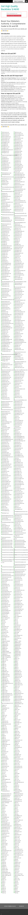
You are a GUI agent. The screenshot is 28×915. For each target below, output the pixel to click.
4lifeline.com (5, 254)
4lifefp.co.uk (17, 136)
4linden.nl (17, 788)
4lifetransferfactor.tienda (20, 547)
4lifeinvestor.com (6, 228)
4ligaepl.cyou (5, 648)
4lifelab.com (17, 240)
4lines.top (17, 847)
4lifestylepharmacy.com (7, 490)
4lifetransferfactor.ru (19, 546)
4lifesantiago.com (19, 439)
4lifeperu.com (5, 330)
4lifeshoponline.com (6, 453)
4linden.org (4, 789)
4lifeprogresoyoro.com (20, 372)
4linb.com (17, 776)
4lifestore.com (5, 477)
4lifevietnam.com (18, 594)
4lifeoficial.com (18, 317)
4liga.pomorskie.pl (6, 641)
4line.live (16, 809)
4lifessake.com (18, 471)
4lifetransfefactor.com (7, 530)
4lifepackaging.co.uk (19, 324)
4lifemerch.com (5, 284)
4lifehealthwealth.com (19, 176)
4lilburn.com (17, 732)
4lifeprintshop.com (19, 363)
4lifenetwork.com (18, 306)
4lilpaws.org (4, 741)
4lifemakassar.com (19, 267)
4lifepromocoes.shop (19, 375)
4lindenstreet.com (19, 795)
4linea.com (4, 815)
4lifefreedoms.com (19, 138)
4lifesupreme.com (19, 496)
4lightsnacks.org (18, 697)
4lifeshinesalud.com (6, 448)
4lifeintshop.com (18, 225)
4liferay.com (4, 390)
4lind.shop (4, 785)
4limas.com (17, 751)
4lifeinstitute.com (6, 210)
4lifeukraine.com (5, 584)
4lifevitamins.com (19, 597)
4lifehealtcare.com (19, 167)
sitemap (7, 911)
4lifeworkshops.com (19, 609)
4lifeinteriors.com (6, 218)
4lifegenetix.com (5, 146)
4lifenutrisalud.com (19, 314)
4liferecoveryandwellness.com (20, 400)
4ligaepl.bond (17, 645)
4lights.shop (4, 690)
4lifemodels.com (18, 292)
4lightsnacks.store (6, 699)
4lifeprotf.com (18, 381)
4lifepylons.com (5, 384)
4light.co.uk (4, 658)
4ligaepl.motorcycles (6, 652)
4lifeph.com (4, 333)
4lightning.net (18, 681)
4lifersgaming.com (19, 421)
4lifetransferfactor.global (20, 541)
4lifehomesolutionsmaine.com (7, 191)
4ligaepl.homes (18, 648)
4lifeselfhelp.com (6, 446)
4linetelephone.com (19, 855)
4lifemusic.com (18, 297)
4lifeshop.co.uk (5, 449)
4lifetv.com (4, 581)
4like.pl (3, 718)
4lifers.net (17, 419)
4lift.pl (3, 623)
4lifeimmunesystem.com (7, 202)
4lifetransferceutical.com (20, 533)
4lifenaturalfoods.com (20, 303)
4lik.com (16, 715)
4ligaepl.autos (5, 644)
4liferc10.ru (4, 391)
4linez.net (17, 856)
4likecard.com (5, 721)
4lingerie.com (18, 862)
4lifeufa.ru (4, 583)
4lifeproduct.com (6, 367)
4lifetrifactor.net (18, 578)
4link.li (16, 885)
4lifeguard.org (18, 161)
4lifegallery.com (18, 142)
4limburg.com (18, 756)
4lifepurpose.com (18, 383)
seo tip (8, 909)
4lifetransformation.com (20, 574)
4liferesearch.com (19, 403)
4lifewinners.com (18, 606)
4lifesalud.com (18, 435)
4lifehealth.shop (18, 168)
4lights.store (17, 690)
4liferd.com (4, 396)
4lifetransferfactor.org (7, 546)
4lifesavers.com (5, 443)
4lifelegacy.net (5, 251)
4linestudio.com (18, 853)
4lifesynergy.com (6, 500)
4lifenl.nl (4, 310)
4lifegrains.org (18, 152)
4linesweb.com (5, 855)
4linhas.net (17, 868)
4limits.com (4, 763)
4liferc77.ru (17, 394)
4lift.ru (3, 625)
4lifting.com (17, 628)
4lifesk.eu (17, 458)
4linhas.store (5, 871)
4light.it (3, 663)
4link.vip (16, 892)
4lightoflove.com (18, 683)
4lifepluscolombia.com (7, 349)
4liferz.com (4, 430)
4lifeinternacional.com (19, 218)
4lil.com (16, 729)
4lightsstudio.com (6, 700)
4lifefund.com (18, 139)
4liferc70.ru (4, 394)
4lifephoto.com (5, 338)
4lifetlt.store (17, 524)
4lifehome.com (5, 183)
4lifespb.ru (4, 469)
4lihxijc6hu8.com (5, 708)
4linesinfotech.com (19, 850)
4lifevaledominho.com (7, 591)
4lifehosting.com (18, 192)
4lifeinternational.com (19, 220)
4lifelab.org (4, 242)
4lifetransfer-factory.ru (7, 531)
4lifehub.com (5, 194)
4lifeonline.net (18, 319)
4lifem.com (4, 266)
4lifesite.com (5, 458)
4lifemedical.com (18, 279)
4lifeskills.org (17, 459)
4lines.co (4, 839)
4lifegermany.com (19, 146)
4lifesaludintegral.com (19, 436)
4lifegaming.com (18, 144)
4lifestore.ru (4, 478)
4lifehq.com (4, 193)
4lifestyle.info (5, 487)
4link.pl (16, 888)
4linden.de (17, 786)
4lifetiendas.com (18, 517)
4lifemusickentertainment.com (7, 299)
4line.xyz (16, 814)
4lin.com (4, 772)
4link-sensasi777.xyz (19, 875)
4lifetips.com (18, 522)
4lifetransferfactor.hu (19, 543)
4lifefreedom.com (6, 138)
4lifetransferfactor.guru (7, 543)
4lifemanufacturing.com (20, 270)
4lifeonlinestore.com (6, 320)
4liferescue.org (5, 403)
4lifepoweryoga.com (19, 359)
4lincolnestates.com (6, 782)
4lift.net (16, 622)
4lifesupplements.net (6, 494)
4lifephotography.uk (19, 339)
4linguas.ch (17, 865)
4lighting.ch (4, 677)
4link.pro (4, 889)
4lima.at (16, 748)
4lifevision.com (18, 596)
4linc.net (4, 780)
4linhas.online (5, 869)
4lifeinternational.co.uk (7, 220)
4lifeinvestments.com (7, 227)
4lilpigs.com (17, 741)
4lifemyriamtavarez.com (20, 300)
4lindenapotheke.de (19, 793)
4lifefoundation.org (6, 136)
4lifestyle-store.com (6, 486)
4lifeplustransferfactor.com (20, 352)
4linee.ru (16, 823)
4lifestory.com (18, 480)
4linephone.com (18, 831)
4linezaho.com (18, 857)
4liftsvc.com (5, 635)
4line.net (4, 811)
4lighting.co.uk (18, 677)
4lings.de (4, 863)
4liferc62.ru (4, 393)
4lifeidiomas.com (6, 199)
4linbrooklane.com (6, 779)
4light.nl (16, 664)
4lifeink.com (4, 208)
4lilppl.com (4, 743)
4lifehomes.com (18, 187)
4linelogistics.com (6, 827)
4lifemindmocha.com (6, 290)
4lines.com (4, 840)
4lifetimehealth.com (6, 519)
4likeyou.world (18, 727)
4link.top (4, 892)
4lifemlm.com (5, 292)
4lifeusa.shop (5, 590)
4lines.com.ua (18, 840)
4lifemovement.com (19, 294)
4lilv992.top (17, 745)
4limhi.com (4, 760)
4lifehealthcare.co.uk (6, 173)
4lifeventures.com (6, 593)
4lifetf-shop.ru (5, 504)
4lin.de (16, 772)
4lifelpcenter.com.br (19, 264)
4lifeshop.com (18, 449)
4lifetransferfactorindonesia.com (8, 557)
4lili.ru (3, 734)
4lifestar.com (5, 474)
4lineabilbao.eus (5, 817)
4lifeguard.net (5, 161)
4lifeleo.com (5, 253)
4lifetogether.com (6, 525)
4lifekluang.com (18, 235)
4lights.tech (4, 692)
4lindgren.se (4, 798)
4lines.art (4, 837)
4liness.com (4, 853)
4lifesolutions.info (19, 465)
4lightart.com (18, 670)
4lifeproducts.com (6, 371)
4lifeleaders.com (18, 248)
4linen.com (17, 830)
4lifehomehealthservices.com (7, 187)
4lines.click (17, 837)
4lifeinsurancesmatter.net (7, 214)
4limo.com (17, 763)
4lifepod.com (18, 353)
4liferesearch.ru (5, 405)
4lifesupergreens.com (19, 493)
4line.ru (16, 812)
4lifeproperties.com (19, 377)
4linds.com (17, 798)
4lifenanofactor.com (6, 303)
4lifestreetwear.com (19, 483)
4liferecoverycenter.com (7, 401)
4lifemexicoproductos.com (19, 287)
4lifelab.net (17, 241)
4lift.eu (16, 620)
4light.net (4, 664)
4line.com (17, 804)
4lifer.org (17, 387)
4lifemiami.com (5, 288)
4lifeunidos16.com (19, 584)
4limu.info (17, 769)
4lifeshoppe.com (18, 453)
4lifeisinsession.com (6, 229)
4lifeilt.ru (4, 200)
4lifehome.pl (4, 184)
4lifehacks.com (5, 164)
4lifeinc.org (17, 203)
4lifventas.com (18, 638)
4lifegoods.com (5, 151)
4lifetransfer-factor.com (20, 530)
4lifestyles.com (5, 491)
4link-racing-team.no (6, 875)
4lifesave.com (5, 442)
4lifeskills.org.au (5, 461)
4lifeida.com (17, 197)
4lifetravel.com (18, 577)
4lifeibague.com (18, 196)
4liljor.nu (4, 737)
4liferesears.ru (18, 408)
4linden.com (4, 786)
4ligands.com (18, 655)
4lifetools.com (18, 525)
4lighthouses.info (6, 676)
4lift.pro (16, 623)
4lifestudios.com (6, 484)
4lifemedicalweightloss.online (20, 281)
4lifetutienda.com (18, 580)
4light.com (17, 658)
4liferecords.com (18, 397)
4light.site (4, 668)
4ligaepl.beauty (18, 644)
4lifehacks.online (18, 164)
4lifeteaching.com (19, 501)
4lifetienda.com (18, 515)
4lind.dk (16, 783)
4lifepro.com (5, 366)
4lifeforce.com (18, 132)
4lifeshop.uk (17, 452)
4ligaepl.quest (18, 654)
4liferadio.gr (4, 389)
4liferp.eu (17, 416)
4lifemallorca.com (6, 270)
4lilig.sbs (4, 735)
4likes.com (4, 727)
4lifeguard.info (18, 160)
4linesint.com (5, 852)
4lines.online (4, 844)
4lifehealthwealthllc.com (20, 177)
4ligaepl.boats (5, 645)
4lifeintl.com (17, 224)
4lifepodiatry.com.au (6, 356)
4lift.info (4, 622)
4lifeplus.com (5, 348)
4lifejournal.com (5, 232)
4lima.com (17, 750)
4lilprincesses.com (6, 744)
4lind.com (4, 783)
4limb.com (4, 753)
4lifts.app (17, 632)
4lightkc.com (17, 680)
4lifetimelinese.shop (19, 521)
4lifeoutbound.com (6, 322)
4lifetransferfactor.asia (7, 540)
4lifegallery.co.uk (5, 142)
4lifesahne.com (18, 433)
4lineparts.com (5, 831)
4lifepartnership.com (19, 329)
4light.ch (16, 657)
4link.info (17, 884)
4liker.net (4, 725)
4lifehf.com (4, 180)
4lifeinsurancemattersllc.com (20, 213)
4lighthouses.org (18, 676)
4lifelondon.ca (5, 261)
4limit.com (4, 761)
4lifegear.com (5, 145)
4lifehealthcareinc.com (20, 174)
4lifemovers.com (18, 295)
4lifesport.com (18, 469)
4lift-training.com (6, 617)
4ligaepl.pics (4, 654)
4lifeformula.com (6, 133)
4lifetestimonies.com (19, 503)
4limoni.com (4, 764)
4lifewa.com (4, 598)
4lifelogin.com (18, 260)
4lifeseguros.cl (18, 445)
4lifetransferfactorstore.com (7, 572)
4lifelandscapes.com (19, 245)
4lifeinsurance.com (19, 210)
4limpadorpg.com (18, 767)
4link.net (16, 887)
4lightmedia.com (5, 681)
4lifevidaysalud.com (6, 594)
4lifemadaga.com (6, 267)
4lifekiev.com (5, 234)
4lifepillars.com (5, 345)
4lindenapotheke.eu (6, 795)
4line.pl (3, 812)
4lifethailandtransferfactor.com (20, 511)
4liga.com (4, 639)
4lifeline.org (4, 256)
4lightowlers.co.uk (19, 684)
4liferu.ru (4, 424)
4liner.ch (16, 833)
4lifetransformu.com (6, 577)
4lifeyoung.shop (5, 612)
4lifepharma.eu (18, 335)
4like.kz (16, 716)
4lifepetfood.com (18, 330)
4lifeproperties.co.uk (6, 377)
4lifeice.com (4, 197)
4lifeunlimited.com (19, 585)
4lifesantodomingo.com (20, 440)
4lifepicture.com (18, 343)
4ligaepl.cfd (4, 647)
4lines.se (4, 847)
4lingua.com (17, 863)
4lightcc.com (5, 673)
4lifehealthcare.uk (6, 174)
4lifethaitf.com (5, 513)
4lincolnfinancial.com (19, 782)
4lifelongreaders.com (19, 263)
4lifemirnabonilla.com (19, 291)
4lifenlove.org (5, 311)
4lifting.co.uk (5, 628)
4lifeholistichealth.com (20, 181)
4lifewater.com (5, 600)
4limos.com (17, 764)
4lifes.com (4, 432)
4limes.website (5, 759)
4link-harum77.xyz (19, 874)
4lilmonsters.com (18, 740)
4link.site (4, 891)
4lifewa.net (17, 598)
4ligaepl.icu (4, 649)
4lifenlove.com (18, 310)
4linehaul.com (18, 824)
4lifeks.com (17, 238)
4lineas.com (4, 821)
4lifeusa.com (5, 588)
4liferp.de (4, 416)
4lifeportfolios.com (19, 357)
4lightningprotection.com (7, 683)
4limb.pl (3, 754)
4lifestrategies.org (19, 481)
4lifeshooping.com (19, 448)
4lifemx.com (17, 298)
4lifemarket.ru (18, 272)
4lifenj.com (17, 308)
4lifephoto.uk (18, 338)
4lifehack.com (18, 162)
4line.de (3, 807)
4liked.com (17, 721)
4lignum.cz (4, 705)
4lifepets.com (5, 332)
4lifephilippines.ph (6, 336)
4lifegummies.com (6, 162)
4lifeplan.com (18, 345)
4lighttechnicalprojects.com (7, 703)
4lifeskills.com (5, 459)
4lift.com (17, 617)
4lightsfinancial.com (19, 693)
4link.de (16, 881)
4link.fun (16, 882)
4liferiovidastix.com (6, 413)
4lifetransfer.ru (5, 533)
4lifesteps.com (18, 474)
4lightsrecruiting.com (19, 699)
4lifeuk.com (17, 583)
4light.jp (16, 663)
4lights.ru (17, 689)
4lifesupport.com (18, 494)
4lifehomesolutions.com (20, 189)
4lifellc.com (17, 257)
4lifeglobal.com (18, 148)
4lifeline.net (17, 254)
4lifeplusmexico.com (19, 349)
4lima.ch (4, 750)
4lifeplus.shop (18, 348)
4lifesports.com (5, 471)
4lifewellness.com (6, 606)
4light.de (4, 661)
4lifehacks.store (5, 165)
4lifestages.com (18, 472)
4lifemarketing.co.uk (6, 273)
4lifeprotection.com (19, 380)
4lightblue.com (5, 671)
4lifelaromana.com (19, 247)
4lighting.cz (17, 679)
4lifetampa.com (5, 501)
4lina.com (4, 775)
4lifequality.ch (5, 386)
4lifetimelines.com (19, 519)
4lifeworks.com (18, 607)
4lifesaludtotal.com (6, 437)
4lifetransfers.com (19, 572)
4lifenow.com (5, 313)
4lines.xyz (4, 849)
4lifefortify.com (5, 135)
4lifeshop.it (4, 451)
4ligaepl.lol (17, 649)
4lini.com (17, 872)
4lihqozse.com (18, 706)
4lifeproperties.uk (6, 378)
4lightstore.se (18, 700)
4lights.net (17, 687)
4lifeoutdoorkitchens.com (7, 323)
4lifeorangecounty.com (20, 320)
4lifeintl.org (4, 225)
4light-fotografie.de (6, 657)
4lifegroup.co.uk (18, 154)
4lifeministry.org (5, 291)
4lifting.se (4, 629)
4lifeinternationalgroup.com (20, 222)
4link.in (3, 884)
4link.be (16, 876)
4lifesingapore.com (19, 455)
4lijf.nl (3, 713)
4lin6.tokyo (17, 773)
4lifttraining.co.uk (18, 635)
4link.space (17, 891)
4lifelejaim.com (18, 251)
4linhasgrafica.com (6, 872)
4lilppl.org (17, 743)
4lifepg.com (17, 332)
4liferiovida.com (18, 411)
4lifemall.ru (17, 269)
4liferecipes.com (5, 397)
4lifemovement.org (6, 295)
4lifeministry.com (18, 290)
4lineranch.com (18, 834)
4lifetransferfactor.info (7, 544)
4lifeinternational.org (6, 221)
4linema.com (17, 827)
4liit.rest (16, 711)
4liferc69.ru (17, 393)
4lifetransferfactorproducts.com (21, 564)
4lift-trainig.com (18, 616)
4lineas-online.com (19, 820)
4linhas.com (4, 868)
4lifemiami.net (18, 288)
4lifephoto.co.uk (18, 336)
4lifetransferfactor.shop (7, 547)
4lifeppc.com (5, 360)
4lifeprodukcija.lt (5, 372)
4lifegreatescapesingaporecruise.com (9, 155)
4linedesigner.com (6, 823)
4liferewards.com (6, 411)
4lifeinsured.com (5, 217)
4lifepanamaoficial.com (7, 327)
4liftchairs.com (5, 626)
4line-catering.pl (5, 802)
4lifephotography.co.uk (7, 339)
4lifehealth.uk (5, 170)
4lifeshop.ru (17, 451)
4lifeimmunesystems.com (20, 202)
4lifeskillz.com (18, 461)
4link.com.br (17, 879)
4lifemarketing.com (19, 273)
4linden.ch (17, 785)
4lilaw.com (17, 731)
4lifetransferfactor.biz (19, 540)
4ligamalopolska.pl (6, 655)
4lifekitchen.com (18, 234)
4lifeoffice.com (18, 316)
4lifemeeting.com (18, 283)
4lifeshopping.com (6, 455)
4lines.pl (4, 846)
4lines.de (4, 842)
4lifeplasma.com (5, 346)
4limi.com (17, 760)
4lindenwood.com (6, 796)
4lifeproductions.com (19, 367)
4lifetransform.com (6, 574)
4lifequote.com (18, 386)
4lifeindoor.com (18, 206)
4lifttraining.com (5, 636)
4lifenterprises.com (19, 313)
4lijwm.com (4, 715)
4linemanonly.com (6, 828)
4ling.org (4, 862)
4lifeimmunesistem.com (20, 200)
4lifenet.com (5, 306)
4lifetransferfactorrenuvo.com (7, 566)
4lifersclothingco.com (7, 421)
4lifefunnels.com (6, 141)
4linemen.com (5, 830)
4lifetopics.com (5, 527)
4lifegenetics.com (19, 145)
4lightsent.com (18, 692)
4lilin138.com (17, 735)
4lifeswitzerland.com (6, 499)
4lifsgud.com (5, 616)
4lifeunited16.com (6, 585)
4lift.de (3, 620)
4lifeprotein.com (5, 381)
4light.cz (16, 660)
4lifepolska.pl (17, 356)
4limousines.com (18, 766)
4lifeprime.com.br (6, 363)
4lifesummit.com (6, 493)
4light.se (16, 667)
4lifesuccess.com (19, 491)
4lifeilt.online (17, 199)
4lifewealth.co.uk (18, 600)
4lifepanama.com (18, 326)
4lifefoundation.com (19, 135)
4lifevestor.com (18, 593)
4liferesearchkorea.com (20, 407)
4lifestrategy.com (6, 483)
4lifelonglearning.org (6, 263)
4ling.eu (3, 860)
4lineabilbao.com (18, 815)
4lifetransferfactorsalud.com (7, 569)
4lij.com (16, 712)
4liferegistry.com (18, 401)
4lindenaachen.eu (6, 791)
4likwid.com (4, 729)
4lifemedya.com (5, 283)
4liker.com (17, 724)
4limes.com (17, 757)
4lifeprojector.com (6, 375)
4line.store (4, 814)
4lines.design (17, 842)
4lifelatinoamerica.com (7, 248)
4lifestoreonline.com (19, 478)
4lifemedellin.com (18, 277)
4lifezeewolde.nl (5, 613)
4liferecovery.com (6, 399)
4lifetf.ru (17, 506)
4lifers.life (4, 419)
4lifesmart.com (5, 462)
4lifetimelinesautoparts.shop (7, 522)
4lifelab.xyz (4, 244)
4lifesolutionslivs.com (7, 467)
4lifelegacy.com (18, 250)
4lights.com (17, 686)
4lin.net (3, 773)
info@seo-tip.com (12, 906)
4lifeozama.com (5, 324)
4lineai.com (4, 818)
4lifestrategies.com (6, 481)
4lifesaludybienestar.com (7, 439)
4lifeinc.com (4, 203)
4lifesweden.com (18, 497)
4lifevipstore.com (6, 596)
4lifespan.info (18, 468)
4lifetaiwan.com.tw (19, 500)
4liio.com (4, 711)
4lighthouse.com (5, 674)
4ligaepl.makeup (5, 651)
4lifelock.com (18, 259)
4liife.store (4, 709)
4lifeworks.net (5, 609)
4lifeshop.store (5, 452)
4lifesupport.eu (5, 496)
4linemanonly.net (18, 828)
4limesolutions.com (19, 759)
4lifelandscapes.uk (6, 247)
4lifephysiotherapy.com (7, 342)
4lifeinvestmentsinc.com (20, 227)
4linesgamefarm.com (6, 850)
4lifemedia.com (5, 279)
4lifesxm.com (18, 499)
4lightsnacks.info (18, 696)
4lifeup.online (5, 587)
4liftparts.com (5, 632)
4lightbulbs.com (18, 671)
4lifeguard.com (5, 160)
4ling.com (4, 859)
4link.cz (3, 881)
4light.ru (4, 667)
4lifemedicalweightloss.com (7, 281)
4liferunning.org (18, 424)
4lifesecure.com (5, 445)
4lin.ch (16, 770)
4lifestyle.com (18, 486)
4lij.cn (3, 712)
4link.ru (16, 889)
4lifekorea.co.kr (18, 237)
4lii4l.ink (16, 708)
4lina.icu (16, 775)
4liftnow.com (18, 630)
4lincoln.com (17, 780)
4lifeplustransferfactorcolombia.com (9, 354)
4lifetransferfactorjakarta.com (7, 559)
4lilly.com (17, 738)
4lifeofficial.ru (5, 317)
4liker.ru (16, 725)
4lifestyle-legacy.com (19, 484)
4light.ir (16, 661)
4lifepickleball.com (6, 343)
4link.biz (4, 878)
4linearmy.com (5, 820)
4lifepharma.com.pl (19, 333)
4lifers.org (4, 420)
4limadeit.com (5, 751)
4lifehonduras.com (19, 190)
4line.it (3, 809)
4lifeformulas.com (19, 133)
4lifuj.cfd (4, 638)
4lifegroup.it (4, 157)
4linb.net (16, 777)
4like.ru (3, 719)
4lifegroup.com (18, 155)
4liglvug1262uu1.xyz (19, 703)
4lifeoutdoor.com (18, 322)
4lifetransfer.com (18, 531)
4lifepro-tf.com (18, 364)
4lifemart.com (5, 274)
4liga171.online (18, 641)
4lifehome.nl (17, 183)
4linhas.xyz (17, 871)
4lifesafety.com (5, 433)
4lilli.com (4, 738)
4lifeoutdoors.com (19, 323)
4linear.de (17, 818)
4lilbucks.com (5, 732)
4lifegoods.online (18, 151)
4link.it (3, 885)
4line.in (16, 808)
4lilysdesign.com (18, 747)
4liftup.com (17, 636)
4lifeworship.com (18, 610)
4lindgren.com (18, 796)
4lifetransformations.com (7, 575)
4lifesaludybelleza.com (20, 437)
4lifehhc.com (17, 180)
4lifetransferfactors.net (20, 567)
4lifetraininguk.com (19, 528)
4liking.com (4, 728)
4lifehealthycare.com (6, 178)
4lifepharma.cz (5, 335)
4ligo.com (17, 705)
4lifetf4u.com (18, 507)
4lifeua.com (17, 581)
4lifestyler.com (18, 490)
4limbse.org (4, 756)
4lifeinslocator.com (19, 209)
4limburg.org (4, 757)
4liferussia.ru (17, 429)
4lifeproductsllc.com (19, 371)
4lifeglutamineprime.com (7, 149)
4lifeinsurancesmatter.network (20, 215)
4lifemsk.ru (4, 297)
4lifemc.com (17, 276)
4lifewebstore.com (6, 604)
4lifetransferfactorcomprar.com (8, 552)
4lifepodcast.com (18, 355)
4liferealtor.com (18, 396)
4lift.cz (16, 619)
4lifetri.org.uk (5, 578)
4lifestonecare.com (6, 475)
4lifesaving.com (18, 443)
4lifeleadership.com (6, 250)
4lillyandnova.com (6, 740)
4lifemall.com (5, 269)
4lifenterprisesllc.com (7, 314)
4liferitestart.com (18, 414)
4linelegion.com (18, 825)
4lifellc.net (4, 259)
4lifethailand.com (18, 509)
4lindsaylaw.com (18, 799)
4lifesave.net (17, 442)
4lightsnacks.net (5, 697)
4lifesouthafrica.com (19, 467)
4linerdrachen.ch (5, 836)
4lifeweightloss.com (19, 604)
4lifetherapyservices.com (7, 515)
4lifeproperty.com (18, 378)
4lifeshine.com (18, 446)
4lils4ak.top (4, 745)
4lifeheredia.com (18, 178)
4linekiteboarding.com (7, 825)
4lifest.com (4, 472)
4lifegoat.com (18, 149)
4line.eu (16, 807)
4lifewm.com (5, 607)
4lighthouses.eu (18, 674)
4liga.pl (16, 639)
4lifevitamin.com (5, 597)
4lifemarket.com (5, 272)
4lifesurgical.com (6, 497)
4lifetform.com (5, 509)
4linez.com (4, 856)
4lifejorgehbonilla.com (19, 231)
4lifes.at (16, 430)
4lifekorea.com (5, 238)
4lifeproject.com (5, 374)
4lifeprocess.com (18, 366)
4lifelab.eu (4, 241)
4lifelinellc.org (18, 256)
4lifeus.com (17, 587)
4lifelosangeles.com (6, 264)
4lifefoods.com (5, 132)
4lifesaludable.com (6, 436)
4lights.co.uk (5, 686)
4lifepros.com (5, 380)
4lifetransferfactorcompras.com (21, 552)
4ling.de (16, 859)
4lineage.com (18, 817)
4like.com (4, 716)
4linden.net (4, 788)
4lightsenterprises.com (7, 693)
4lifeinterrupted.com (6, 224)
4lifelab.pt (17, 242)
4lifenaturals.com (6, 304)
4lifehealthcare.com (19, 173)
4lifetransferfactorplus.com (20, 562)
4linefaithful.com (6, 824)
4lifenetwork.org (5, 307)
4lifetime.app (5, 518)
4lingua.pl (4, 865)
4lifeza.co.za (17, 612)
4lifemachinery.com (19, 266)
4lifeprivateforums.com (7, 364)
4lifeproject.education (19, 374)
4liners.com (17, 836)
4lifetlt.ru (4, 524)
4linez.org (4, 857)
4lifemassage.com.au (19, 274)
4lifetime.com (18, 518)
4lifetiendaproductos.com (7, 517)
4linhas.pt (17, 869)
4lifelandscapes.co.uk (6, 245)
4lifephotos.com (5, 340)
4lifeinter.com (18, 217)
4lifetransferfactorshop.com (20, 569)
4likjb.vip (16, 728)
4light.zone (4, 670)
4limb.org (17, 753)
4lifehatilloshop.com (6, 167)
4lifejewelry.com (5, 231)
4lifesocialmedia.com (6, 464)
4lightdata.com (18, 673)
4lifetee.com (5, 503)
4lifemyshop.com (6, 301)
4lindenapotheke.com (6, 793)
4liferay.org (17, 390)
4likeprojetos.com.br (6, 724)
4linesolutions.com (19, 852)
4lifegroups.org (18, 158)
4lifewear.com (18, 601)
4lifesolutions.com (6, 465)
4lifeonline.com (5, 319)
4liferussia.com (5, 429)
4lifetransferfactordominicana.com (8, 554)
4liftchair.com (18, 625)
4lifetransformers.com (20, 575)
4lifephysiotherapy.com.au (20, 342)
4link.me (4, 887)
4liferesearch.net (6, 404)
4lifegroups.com (18, 157)
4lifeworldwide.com (6, 610)
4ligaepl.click (17, 647)
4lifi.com (16, 615)
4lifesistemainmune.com (7, 456)
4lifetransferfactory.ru (20, 571)
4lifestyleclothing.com (19, 488)
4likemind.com (5, 722)
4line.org (16, 811)
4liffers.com (5, 615)
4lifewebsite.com (18, 603)
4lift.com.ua (4, 619)
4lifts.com (4, 633)
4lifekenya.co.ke (18, 232)
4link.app (4, 876)
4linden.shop (17, 789)
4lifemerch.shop (18, 284)
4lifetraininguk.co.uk (6, 528)
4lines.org (17, 844)
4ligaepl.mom (18, 651)
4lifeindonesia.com (19, 205)
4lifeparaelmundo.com (19, 327)
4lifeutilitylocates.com (19, 590)
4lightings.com (5, 680)
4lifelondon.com (18, 261)
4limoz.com (4, 767)
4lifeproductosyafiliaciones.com (21, 370)
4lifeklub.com (5, 237)
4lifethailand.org (5, 510)
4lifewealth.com (5, 601)
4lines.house (5, 843)
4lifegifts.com (5, 148)
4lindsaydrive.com (6, 799)
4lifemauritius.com (6, 276)
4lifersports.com (5, 423)
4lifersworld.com (18, 423)
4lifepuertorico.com (6, 383)
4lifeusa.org (17, 588)
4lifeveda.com (18, 591)
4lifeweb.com (5, 603)
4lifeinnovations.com (6, 209)
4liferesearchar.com (6, 407)
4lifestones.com (18, 475)
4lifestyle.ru (4, 488)
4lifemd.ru (4, 277)
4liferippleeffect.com (19, 413)
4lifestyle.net (17, 487)
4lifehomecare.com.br (19, 184)
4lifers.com (17, 417)
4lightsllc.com (18, 695)
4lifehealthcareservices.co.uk (7, 177)
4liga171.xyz (4, 642)
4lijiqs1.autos (17, 713)
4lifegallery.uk (5, 144)
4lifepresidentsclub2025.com (20, 361)
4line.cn (3, 804)
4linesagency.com (18, 849)
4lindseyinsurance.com (7, 801)
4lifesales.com (5, 435)
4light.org (4, 665)
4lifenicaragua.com (6, 308)
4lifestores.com (5, 480)
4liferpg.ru (4, 417)
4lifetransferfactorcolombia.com (8, 550)
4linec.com (17, 821)
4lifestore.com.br (18, 477)
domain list (21, 906)
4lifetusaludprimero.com (7, 580)
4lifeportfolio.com (6, 357)
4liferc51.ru (17, 391)
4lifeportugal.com (6, 359)
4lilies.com (17, 734)
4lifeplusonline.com (6, 351)
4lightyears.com (18, 702)
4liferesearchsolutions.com (7, 409)
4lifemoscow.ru (5, 294)
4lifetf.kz (4, 506)
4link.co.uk (17, 878)
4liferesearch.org (18, 404)
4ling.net (16, 860)
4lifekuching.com (6, 240)
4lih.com (4, 706)
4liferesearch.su (18, 405)
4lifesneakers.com (19, 462)
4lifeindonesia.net (6, 206)
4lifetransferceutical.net (7, 534)
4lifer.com (4, 387)
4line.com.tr (17, 805)
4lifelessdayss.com (19, 253)
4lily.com (4, 747)
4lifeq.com (17, 384)
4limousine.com (5, 766)
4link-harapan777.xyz (6, 874)
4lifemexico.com (5, 286)
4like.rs (16, 718)
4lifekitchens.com (6, 235)
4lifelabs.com (18, 244)
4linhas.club (17, 866)
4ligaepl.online (18, 652)
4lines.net (17, 843)
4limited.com (17, 761)
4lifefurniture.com (19, 141)
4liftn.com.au (5, 630)
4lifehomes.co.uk (18, 186)
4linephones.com (6, 833)
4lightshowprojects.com (7, 695)
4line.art (16, 802)
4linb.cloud (4, 776)
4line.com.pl (4, 805)
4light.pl (16, 665)
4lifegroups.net (5, 158)
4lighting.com (5, 679)
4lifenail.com (17, 301)
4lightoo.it (4, 684)
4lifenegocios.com (19, 304)
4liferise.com (5, 414)
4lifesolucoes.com (19, 464)
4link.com (4, 879)
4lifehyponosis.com (6, 196)
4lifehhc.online (5, 181)
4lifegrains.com (5, 152)
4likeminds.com (18, 722)
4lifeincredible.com (6, 205)
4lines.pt (16, 846)
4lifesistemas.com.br (19, 456)
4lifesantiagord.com (6, 440)
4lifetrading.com (18, 527)
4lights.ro (4, 689)
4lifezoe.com (18, 613)
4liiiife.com (17, 709)
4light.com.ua (5, 660)
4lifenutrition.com (6, 316)
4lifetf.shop (4, 507)
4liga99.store (17, 642)
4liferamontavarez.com (20, 389)
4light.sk (16, 668)
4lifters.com (17, 626)
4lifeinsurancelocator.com (7, 212)
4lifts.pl (16, 633)
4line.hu (3, 808)
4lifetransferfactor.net (20, 544)
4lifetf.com (17, 504)
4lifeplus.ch (17, 346)
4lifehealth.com (5, 168)
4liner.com (4, 834)
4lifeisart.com (18, 228)
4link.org (4, 888)
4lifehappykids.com (19, 165)
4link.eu (3, 882)
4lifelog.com (5, 260)
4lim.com (4, 748)
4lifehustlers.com (18, 194)
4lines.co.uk (17, 839)
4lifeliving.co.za (5, 257)
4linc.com (17, 779)
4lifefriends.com (5, 139)
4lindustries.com (18, 801)
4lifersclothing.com (19, 420)
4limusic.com (5, 770)
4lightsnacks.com (6, 696)
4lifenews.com (18, 307)
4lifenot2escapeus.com (20, 311)
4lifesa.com (17, 432)
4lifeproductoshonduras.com (7, 370)
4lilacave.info (5, 731)
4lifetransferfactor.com (7, 541)
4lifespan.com (5, 468)
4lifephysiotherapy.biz (19, 340)
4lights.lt (4, 687)
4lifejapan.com (18, 229)
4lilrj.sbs (16, 744)
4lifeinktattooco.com (19, 208)
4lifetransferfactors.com (20, 565)
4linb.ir (3, 777)
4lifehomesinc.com (6, 189)
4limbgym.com (18, 754)
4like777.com (17, 719)
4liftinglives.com (18, 629)
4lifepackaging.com (6, 326)
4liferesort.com (18, 410)
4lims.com (4, 769)
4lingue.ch (4, 866)
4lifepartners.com (6, 329)
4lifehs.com (17, 193)
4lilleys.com (17, 737)
